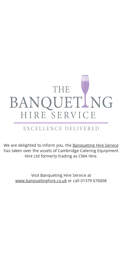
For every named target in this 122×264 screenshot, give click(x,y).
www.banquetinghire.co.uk (41, 180)
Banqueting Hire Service (96, 145)
